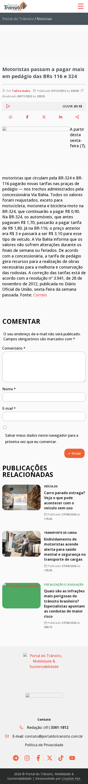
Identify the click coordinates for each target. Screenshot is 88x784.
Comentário (13, 348)
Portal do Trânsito (18, 18)
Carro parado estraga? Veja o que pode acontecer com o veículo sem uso (64, 500)
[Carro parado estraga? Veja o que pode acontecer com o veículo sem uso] (21, 497)
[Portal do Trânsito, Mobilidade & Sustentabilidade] (44, 669)
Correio (40, 295)
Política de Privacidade (44, 744)
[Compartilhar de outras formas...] (77, 117)
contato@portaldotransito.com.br (54, 736)
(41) (56, 727)
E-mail (9, 408)
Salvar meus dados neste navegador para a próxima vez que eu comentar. (41, 438)
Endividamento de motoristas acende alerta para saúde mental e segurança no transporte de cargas (65, 549)
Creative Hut (71, 778)
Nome (9, 388)
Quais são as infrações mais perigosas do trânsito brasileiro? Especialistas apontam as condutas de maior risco (64, 603)
